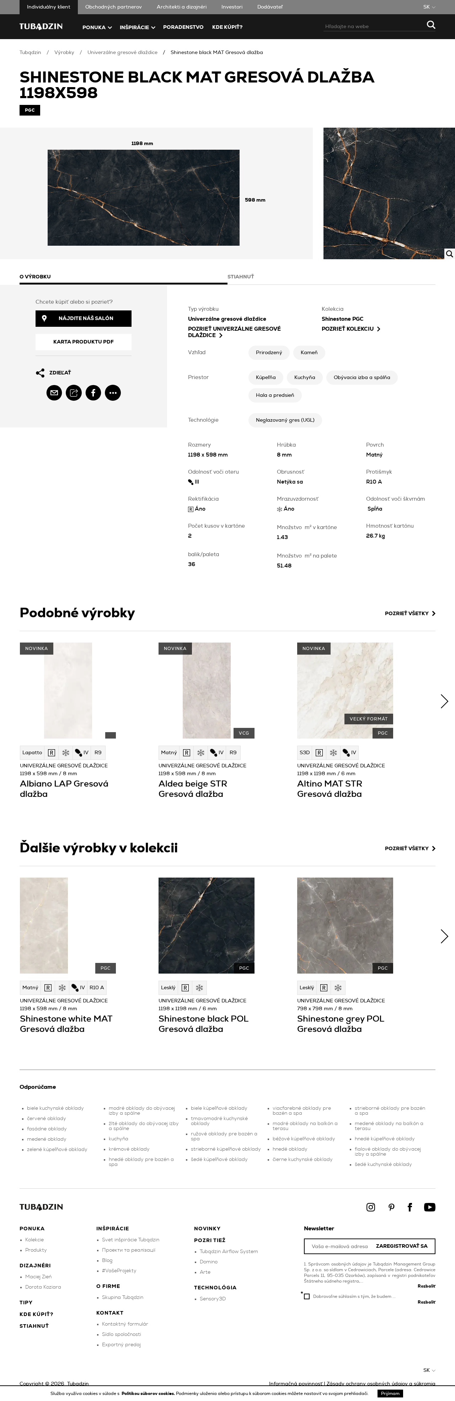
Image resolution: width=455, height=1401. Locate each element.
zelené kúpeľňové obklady (57, 1149)
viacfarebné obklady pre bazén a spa (302, 1111)
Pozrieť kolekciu (348, 329)
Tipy (26, 1302)
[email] (54, 393)
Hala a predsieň (275, 395)
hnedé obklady (290, 1149)
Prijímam (390, 1393)
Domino (209, 1261)
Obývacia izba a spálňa (362, 377)
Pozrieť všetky (407, 613)
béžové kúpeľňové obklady (304, 1138)
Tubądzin (30, 52)
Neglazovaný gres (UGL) (285, 420)
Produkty (36, 1250)
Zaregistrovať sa (402, 1246)
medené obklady (46, 1139)
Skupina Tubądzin (122, 1297)
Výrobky (64, 52)
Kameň (309, 352)
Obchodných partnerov (113, 7)
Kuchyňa (304, 377)
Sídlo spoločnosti (121, 1334)
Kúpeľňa (266, 377)
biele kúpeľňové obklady (219, 1108)
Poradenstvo (183, 27)
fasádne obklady (47, 1128)
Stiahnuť (34, 1326)
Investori (231, 7)
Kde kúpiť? (227, 27)
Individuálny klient (48, 7)
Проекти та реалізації (128, 1250)
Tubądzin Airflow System (229, 1251)
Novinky (207, 1228)
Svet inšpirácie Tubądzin (130, 1239)
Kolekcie (34, 1239)
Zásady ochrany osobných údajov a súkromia (381, 1383)
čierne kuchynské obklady (303, 1159)
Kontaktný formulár (125, 1324)
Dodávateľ (270, 7)
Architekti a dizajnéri (182, 7)
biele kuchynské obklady (55, 1108)
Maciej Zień (38, 1276)
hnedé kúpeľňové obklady (385, 1138)
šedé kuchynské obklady (383, 1164)
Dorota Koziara (43, 1287)
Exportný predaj (121, 1344)
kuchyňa (118, 1138)
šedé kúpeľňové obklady (219, 1159)
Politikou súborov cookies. (149, 1393)
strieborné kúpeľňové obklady (226, 1149)
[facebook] (93, 393)
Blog (107, 1260)
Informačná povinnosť (295, 1383)
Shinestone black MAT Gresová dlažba (217, 52)
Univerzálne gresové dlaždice (122, 52)
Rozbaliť (426, 1286)
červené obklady (46, 1118)
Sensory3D (213, 1298)
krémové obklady (129, 1149)
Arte (205, 1272)
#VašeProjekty (119, 1270)
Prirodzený (269, 352)
